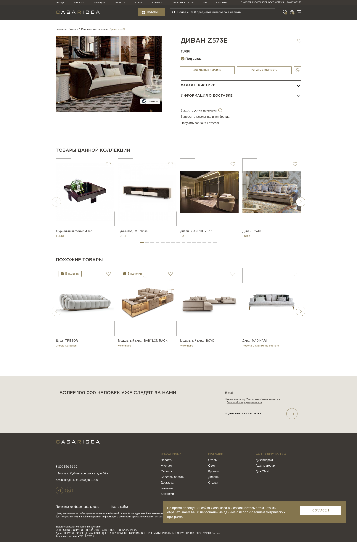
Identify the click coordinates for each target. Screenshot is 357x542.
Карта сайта (119, 506)
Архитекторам (265, 465)
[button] (142, 242)
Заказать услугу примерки (199, 110)
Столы (212, 460)
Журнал (138, 2)
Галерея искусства (183, 2)
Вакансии (167, 493)
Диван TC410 (251, 231)
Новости (120, 2)
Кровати (214, 471)
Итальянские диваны (94, 29)
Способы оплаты (172, 477)
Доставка (167, 482)
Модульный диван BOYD (197, 340)
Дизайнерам (264, 460)
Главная (61, 29)
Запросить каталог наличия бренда (205, 116)
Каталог (153, 12)
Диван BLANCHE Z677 (196, 231)
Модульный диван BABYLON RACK (143, 340)
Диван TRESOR (67, 340)
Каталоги (79, 2)
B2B (205, 2)
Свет (211, 465)
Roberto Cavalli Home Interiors (260, 345)
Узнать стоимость (264, 70)
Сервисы (157, 2)
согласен (320, 510)
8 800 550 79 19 (294, 2)
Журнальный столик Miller (74, 231)
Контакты (221, 2)
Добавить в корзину (207, 70)
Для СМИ (262, 471)
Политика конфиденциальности (77, 506)
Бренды (60, 2)
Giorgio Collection (66, 345)
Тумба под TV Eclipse (133, 231)
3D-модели (99, 2)
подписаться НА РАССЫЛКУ (243, 414)
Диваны (213, 477)
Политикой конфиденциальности (244, 402)
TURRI (185, 51)
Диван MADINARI (254, 340)
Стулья (213, 482)
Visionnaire (124, 345)
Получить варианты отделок (200, 123)
